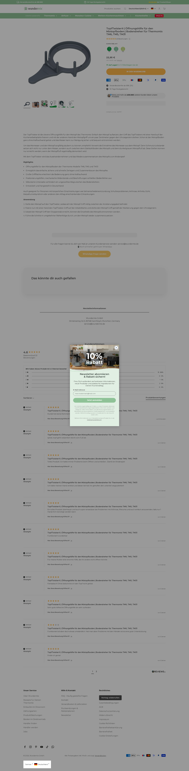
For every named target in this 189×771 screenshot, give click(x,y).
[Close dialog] (116, 348)
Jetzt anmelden (94, 400)
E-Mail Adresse (79, 390)
